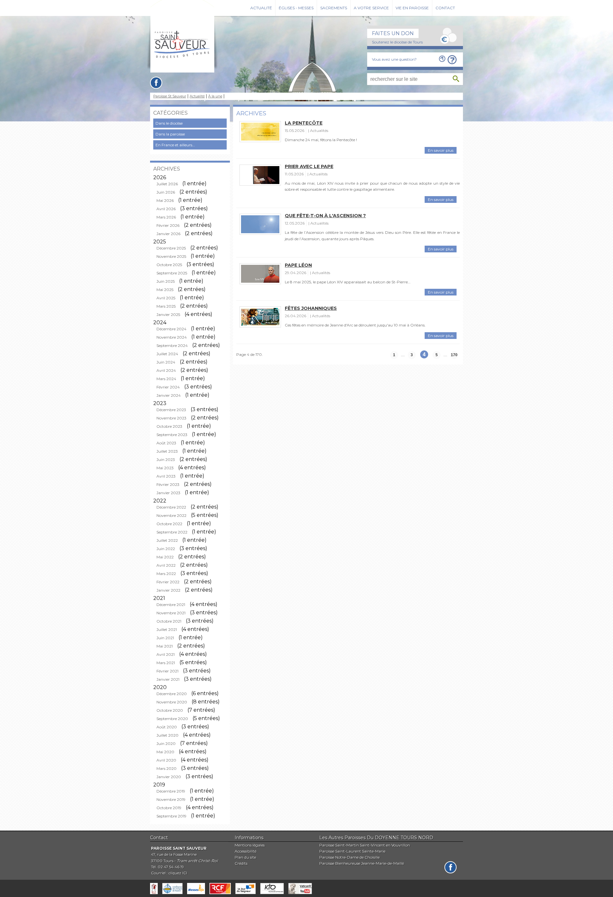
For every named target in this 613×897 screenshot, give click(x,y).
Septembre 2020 (172, 718)
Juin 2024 (165, 362)
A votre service (371, 7)
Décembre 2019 (170, 791)
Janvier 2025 (168, 314)
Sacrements (333, 7)
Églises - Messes (296, 7)
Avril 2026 (166, 208)
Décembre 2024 (171, 328)
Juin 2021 (165, 637)
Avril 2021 (165, 654)
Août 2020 (166, 726)
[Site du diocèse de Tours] (154, 888)
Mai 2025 (164, 289)
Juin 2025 (165, 281)
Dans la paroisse (170, 134)
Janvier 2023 (168, 492)
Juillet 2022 (167, 540)
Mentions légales (250, 845)
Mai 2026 (165, 200)
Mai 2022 (165, 557)
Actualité (261, 7)
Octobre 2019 (168, 807)
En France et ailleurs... (175, 144)
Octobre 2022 (169, 523)
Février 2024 (168, 387)
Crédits (241, 863)
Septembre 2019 (171, 816)
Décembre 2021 (170, 604)
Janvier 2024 (168, 395)
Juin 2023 (165, 459)
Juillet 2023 (167, 451)
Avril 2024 (166, 370)
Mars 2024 (166, 378)
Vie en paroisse (412, 7)
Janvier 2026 (168, 233)
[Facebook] (156, 83)
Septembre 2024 (172, 345)
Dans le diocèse (169, 123)
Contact (445, 7)
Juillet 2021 (166, 629)
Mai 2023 (165, 467)
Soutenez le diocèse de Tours (397, 42)
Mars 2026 (166, 217)
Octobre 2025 (169, 264)
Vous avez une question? (394, 59)
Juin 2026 (165, 192)
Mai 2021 (164, 646)
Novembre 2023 (171, 418)
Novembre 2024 (171, 337)
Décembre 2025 (171, 248)
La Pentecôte (303, 123)
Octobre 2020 (169, 710)
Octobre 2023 (169, 426)
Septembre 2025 (171, 273)
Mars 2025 (166, 306)
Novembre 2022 (171, 515)
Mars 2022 (166, 573)
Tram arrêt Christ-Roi (197, 860)
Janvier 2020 (168, 776)
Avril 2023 (166, 476)
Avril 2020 (166, 760)
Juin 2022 (165, 548)
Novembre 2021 (170, 612)
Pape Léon (298, 265)
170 (454, 355)
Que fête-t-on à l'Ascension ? (325, 215)
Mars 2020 (166, 768)
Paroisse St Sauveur (169, 96)
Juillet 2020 (167, 735)
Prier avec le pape (309, 166)
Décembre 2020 (171, 693)
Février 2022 (167, 581)
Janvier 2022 (168, 590)
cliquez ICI (178, 872)
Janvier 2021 (167, 679)
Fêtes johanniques (311, 308)
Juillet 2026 (167, 183)
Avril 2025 (165, 297)
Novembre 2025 (171, 256)
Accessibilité (245, 851)
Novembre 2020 (171, 702)
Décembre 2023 (171, 409)
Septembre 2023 (171, 434)
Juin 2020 (166, 743)
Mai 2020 (165, 751)
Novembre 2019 (170, 799)
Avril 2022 (166, 565)
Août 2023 (166, 443)
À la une (215, 96)
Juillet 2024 (167, 353)
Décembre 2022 (171, 507)
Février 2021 (167, 671)
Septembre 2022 (171, 532)
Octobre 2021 (168, 621)
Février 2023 (167, 484)
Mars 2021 (165, 662)
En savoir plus (440, 150)
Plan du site (245, 857)
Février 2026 (167, 225)
